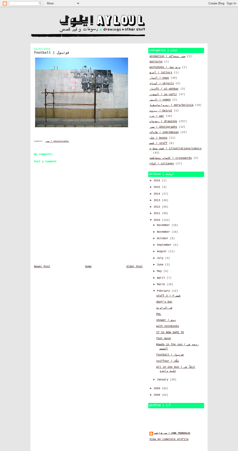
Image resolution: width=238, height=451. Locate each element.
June (161, 264)
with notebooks (167, 326)
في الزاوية (164, 308)
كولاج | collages (161, 163)
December (164, 225)
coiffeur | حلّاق (167, 361)
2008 (158, 395)
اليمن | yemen (160, 99)
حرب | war (156, 116)
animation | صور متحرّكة (167, 56)
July (161, 258)
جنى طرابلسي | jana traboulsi (172, 433)
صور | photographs (57, 141)
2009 (158, 388)
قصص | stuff (158, 143)
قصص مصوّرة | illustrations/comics (175, 148)
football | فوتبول (170, 354)
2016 (158, 180)
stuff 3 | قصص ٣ (168, 295)
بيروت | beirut (160, 110)
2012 (158, 207)
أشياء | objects (161, 83)
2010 (158, 220)
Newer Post (42, 266)
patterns (155, 61)
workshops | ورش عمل (164, 67)
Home (88, 266)
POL (158, 314)
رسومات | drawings (163, 121)
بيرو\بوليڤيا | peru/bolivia (171, 105)
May (160, 271)
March (162, 284)
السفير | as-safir (163, 94)
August (162, 251)
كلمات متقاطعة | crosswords (170, 158)
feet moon (163, 338)
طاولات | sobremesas (164, 132)
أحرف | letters (160, 72)
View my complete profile (168, 439)
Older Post (134, 266)
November (164, 232)
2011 (158, 213)
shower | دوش (166, 320)
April (162, 278)
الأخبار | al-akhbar (164, 89)
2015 (158, 187)
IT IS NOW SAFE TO (170, 332)
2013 (158, 200)
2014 (158, 194)
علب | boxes (158, 138)
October (163, 238)
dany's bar (164, 302)
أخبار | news (159, 78)
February (164, 291)
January (163, 379)
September (165, 245)
